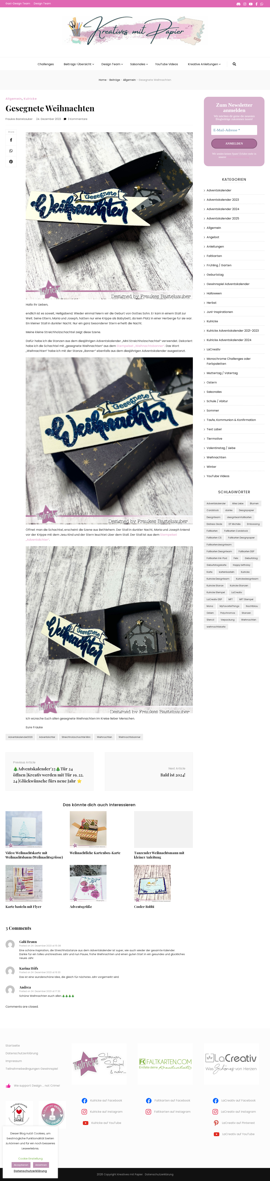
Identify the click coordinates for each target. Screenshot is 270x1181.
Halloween (214, 293)
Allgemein (14, 99)
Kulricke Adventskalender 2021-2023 (233, 331)
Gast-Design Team (18, 3)
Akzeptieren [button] (21, 1165)
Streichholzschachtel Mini (76, 737)
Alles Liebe (237, 503)
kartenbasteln (226, 572)
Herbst (212, 303)
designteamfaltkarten (239, 517)
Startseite (13, 1045)
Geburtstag (215, 275)
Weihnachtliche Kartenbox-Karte (95, 853)
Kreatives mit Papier (130, 1174)
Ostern (212, 382)
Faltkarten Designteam (219, 551)
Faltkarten (214, 256)
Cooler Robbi (144, 906)
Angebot (213, 237)
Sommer (213, 410)
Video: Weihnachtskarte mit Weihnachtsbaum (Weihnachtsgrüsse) (34, 855)
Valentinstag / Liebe (221, 448)
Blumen (254, 503)
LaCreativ (213, 349)
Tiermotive (214, 439)
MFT (230, 599)
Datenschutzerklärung (238, 157)
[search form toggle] (234, 64)
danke (228, 510)
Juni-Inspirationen (220, 312)
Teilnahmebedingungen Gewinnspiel (32, 1069)
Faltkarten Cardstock (236, 530)
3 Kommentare (77, 119)
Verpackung (228, 619)
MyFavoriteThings (229, 606)
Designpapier (246, 510)
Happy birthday (241, 565)
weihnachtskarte (216, 626)
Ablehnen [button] (41, 1165)
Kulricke (30, 99)
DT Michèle (234, 524)
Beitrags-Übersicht (77, 64)
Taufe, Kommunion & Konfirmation (231, 420)
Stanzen (246, 612)
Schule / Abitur (217, 401)
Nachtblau (252, 606)
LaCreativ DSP (214, 599)
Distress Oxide (214, 524)
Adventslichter (47, 737)
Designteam (213, 517)
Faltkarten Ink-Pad (217, 558)
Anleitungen (215, 246)
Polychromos (227, 612)
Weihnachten (104, 737)
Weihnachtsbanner (129, 737)
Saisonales (137, 64)
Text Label (214, 429)
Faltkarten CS (214, 537)
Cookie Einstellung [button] (30, 1158)
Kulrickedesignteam (247, 578)
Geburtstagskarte (216, 565)
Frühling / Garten (219, 265)
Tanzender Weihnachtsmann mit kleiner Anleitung (159, 855)
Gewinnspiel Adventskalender (228, 284)
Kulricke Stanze (215, 585)
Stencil (210, 619)
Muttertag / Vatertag (222, 373)
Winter (211, 467)
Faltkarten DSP (246, 551)
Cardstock (213, 510)
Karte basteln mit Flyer (23, 906)
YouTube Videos (166, 64)
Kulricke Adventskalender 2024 (229, 340)
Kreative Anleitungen (203, 64)
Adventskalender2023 (20, 737)
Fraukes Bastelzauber (19, 119)
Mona (210, 606)
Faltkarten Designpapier (241, 537)
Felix (236, 558)
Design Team (42, 3)
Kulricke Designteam (218, 578)
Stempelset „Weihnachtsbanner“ (140, 346)
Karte (209, 572)
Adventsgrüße (81, 906)
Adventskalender (219, 190)
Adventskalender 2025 (223, 218)
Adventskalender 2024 (223, 209)
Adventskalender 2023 (223, 200)
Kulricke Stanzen (239, 585)
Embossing (253, 524)
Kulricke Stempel (216, 592)
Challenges (46, 64)
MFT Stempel (246, 599)
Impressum (14, 1061)
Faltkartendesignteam (219, 544)
